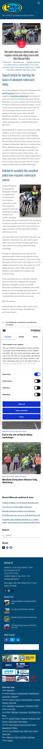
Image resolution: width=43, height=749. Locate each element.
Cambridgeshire (20, 706)
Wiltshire (14, 728)
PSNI (13, 709)
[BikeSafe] (12, 12)
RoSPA (37, 67)
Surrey (31, 731)
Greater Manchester (27, 699)
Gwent (17, 737)
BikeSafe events (8, 431)
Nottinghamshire (34, 693)
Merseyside (12, 702)
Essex (10, 731)
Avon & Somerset (14, 724)
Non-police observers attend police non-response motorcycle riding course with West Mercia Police (21, 55)
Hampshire (16, 731)
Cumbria (17, 699)
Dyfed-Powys (10, 737)
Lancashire (5, 702)
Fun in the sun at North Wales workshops (17, 507)
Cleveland (11, 718)
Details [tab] (21, 337)
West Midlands (33, 712)
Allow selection (21, 410)
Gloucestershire (6, 728)
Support (10, 583)
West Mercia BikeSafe (14, 70)
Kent (21, 731)
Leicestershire (6, 696)
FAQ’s (15, 583)
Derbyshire (14, 693)
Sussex (36, 731)
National (23, 583)
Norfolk (36, 706)
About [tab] (35, 337)
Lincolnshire (14, 696)
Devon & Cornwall (25, 724)
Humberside (24, 718)
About (5, 583)
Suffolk (26, 731)
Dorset (34, 724)
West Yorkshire (23, 721)
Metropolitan (10, 690)
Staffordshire (15, 712)
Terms (29, 583)
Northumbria (32, 718)
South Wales (31, 737)
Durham (17, 718)
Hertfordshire (29, 706)
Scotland (10, 740)
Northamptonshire (23, 693)
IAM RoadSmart (24, 65)
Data (19, 583)
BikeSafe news (19, 62)
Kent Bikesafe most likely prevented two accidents (21, 323)
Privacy (34, 583)
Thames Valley (6, 734)
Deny (21, 417)
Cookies (6, 585)
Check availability (23, 647)
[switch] (37, 381)
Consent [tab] (7, 337)
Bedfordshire (10, 706)
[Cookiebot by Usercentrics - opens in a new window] (30, 330)
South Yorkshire (13, 721)
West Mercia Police (29, 70)
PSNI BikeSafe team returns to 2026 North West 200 (21, 515)
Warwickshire (24, 712)
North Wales (23, 737)
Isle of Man (37, 699)
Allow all (21, 404)
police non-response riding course (22, 67)
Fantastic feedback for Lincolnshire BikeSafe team (20, 503)
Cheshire (11, 699)
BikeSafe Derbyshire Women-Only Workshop (18, 511)
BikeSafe (7, 62)
